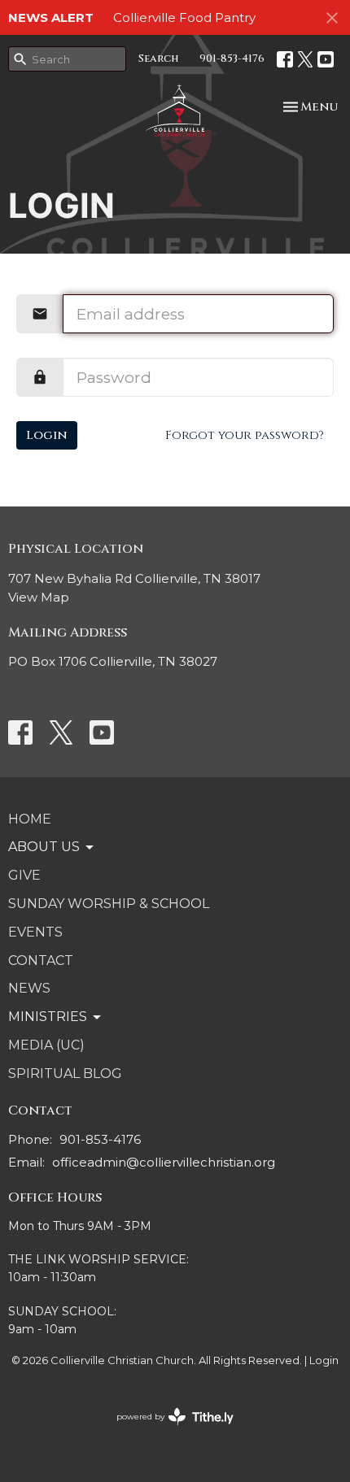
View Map (38, 597)
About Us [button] (44, 846)
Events (35, 932)
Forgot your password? (244, 435)
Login (47, 435)
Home (29, 819)
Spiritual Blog (65, 1073)
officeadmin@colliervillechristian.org (163, 1162)
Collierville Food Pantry (184, 17)
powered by (167, 1430)
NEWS (29, 988)
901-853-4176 (232, 58)
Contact (40, 960)
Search (158, 58)
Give (24, 875)
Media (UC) (46, 1045)
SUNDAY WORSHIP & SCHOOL (108, 903)
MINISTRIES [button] (47, 1016)
